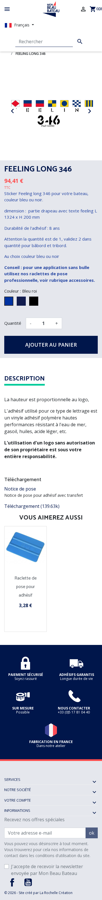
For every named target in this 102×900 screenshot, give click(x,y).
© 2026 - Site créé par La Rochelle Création (38, 892)
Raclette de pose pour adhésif (25, 586)
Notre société (17, 789)
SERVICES (12, 779)
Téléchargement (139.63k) (32, 506)
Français (22, 25)
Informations (17, 810)
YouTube (28, 882)
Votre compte (17, 800)
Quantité (12, 323)
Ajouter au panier (51, 344)
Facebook (12, 882)
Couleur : (12, 291)
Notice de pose (20, 489)
